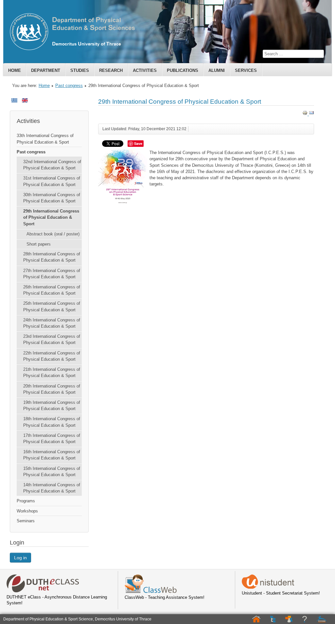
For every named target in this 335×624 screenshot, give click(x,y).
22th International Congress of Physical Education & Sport (51, 356)
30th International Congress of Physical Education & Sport (51, 197)
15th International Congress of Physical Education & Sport (51, 471)
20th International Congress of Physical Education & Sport (51, 389)
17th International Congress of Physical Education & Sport (51, 438)
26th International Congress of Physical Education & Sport (51, 290)
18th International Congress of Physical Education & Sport (51, 421)
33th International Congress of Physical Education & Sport (45, 138)
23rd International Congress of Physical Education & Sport (51, 339)
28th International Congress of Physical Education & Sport (51, 257)
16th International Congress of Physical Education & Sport (51, 454)
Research (111, 70)
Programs (26, 500)
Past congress (69, 85)
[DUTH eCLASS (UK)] (43, 591)
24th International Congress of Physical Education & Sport (51, 323)
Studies (79, 70)
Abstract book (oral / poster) (52, 234)
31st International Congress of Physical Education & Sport (51, 181)
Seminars (26, 520)
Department (45, 70)
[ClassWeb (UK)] (151, 591)
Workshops (27, 511)
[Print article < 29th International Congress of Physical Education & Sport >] (305, 114)
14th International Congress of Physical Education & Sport (51, 488)
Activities (145, 70)
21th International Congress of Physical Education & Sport (51, 372)
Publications (182, 70)
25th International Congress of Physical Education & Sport (51, 306)
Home (14, 70)
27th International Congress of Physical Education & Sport (51, 273)
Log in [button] (20, 557)
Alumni (216, 70)
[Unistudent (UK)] (268, 587)
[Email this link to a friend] (311, 114)
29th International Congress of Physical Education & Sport (51, 217)
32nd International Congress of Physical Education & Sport (52, 164)
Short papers (38, 244)
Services (246, 70)
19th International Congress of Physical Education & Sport (51, 405)
